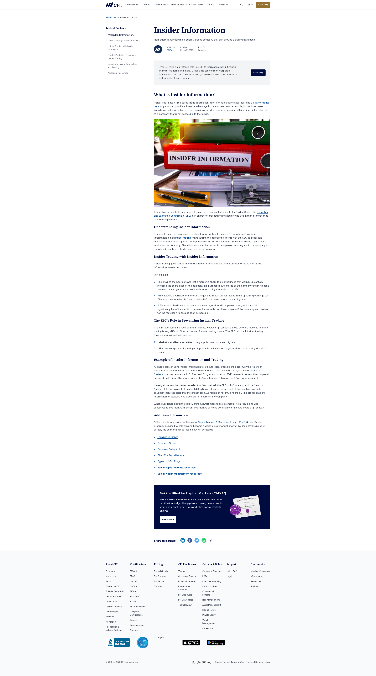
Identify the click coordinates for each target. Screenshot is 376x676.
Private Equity (209, 615)
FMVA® (133, 571)
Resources (161, 4)
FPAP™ (133, 576)
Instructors (111, 576)
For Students (160, 576)
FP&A (205, 576)
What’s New (256, 576)
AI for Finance (177, 4)
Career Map (208, 628)
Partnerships (112, 611)
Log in (250, 4)
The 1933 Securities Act (170, 455)
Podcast (255, 586)
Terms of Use (237, 662)
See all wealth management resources (179, 473)
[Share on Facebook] (189, 541)
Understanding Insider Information (124, 40)
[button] (241, 4)
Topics (133, 620)
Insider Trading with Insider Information (121, 48)
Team (108, 581)
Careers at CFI (113, 586)
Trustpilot (160, 637)
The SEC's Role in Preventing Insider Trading (122, 56)
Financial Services (187, 581)
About (211, 4)
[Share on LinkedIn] (182, 541)
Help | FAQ (232, 571)
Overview (110, 571)
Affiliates (110, 616)
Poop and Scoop (166, 443)
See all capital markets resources (176, 467)
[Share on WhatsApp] (204, 541)
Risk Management (211, 599)
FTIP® (133, 601)
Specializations (137, 625)
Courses (134, 630)
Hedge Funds (209, 610)
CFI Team (171, 50)
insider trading (183, 237)
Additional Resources (118, 73)
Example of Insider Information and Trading (122, 65)
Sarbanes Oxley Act (168, 449)
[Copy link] (211, 541)
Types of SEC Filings (168, 461)
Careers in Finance (211, 571)
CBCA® (133, 586)
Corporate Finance (187, 576)
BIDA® (133, 591)
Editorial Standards (115, 591)
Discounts (158, 586)
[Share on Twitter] (196, 541)
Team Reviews (185, 605)
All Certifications (137, 606)
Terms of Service (254, 662)
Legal (229, 576)
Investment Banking (211, 581)
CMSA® (133, 581)
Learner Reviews (114, 606)
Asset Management (211, 605)
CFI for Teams (196, 4)
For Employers (185, 594)
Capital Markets (209, 586)
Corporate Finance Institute (114, 4)
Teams (181, 571)
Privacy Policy (222, 662)
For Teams (159, 581)
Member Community (260, 571)
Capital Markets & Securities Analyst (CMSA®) (223, 422)
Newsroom (111, 621)
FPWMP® (134, 596)
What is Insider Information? (121, 35)
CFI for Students (113, 596)
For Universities (185, 599)
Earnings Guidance (167, 436)
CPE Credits (111, 601)
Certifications (131, 4)
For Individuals (161, 571)
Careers (147, 4)
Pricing (222, 4)
